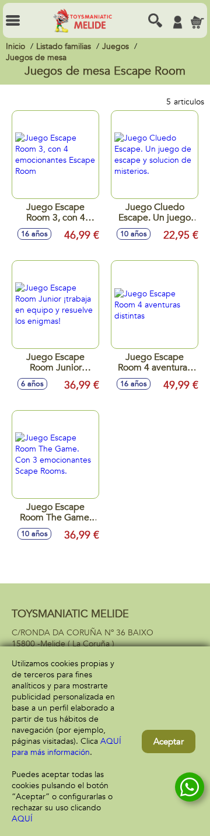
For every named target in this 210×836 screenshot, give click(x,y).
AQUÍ (22, 818)
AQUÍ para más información (66, 747)
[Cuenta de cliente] (177, 22)
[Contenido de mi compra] (197, 22)
